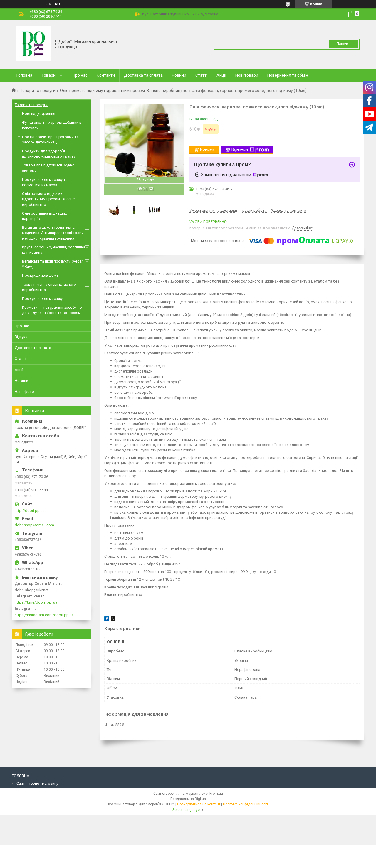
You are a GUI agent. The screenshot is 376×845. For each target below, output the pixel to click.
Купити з (240, 149)
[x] (113, 619)
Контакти (106, 75)
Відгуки (21, 337)
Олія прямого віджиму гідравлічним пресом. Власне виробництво (123, 90)
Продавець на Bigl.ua (188, 799)
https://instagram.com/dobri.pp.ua (44, 615)
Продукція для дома (40, 275)
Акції (221, 75)
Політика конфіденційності (245, 804)
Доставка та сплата (143, 75)
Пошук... (343, 44)
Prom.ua (216, 793)
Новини (179, 75)
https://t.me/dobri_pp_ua (36, 602)
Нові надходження (38, 113)
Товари (48, 75)
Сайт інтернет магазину (37, 783)
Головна (24, 75)
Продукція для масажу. (42, 298)
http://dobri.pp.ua (30, 510)
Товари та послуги (38, 90)
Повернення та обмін (287, 75)
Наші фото (24, 391)
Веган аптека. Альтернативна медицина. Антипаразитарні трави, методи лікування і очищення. (53, 232)
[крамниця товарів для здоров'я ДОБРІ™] (33, 43)
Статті (201, 75)
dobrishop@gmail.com (34, 525)
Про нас (80, 75)
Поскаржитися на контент (198, 804)
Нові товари (246, 75)
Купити (207, 149)
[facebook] (106, 619)
